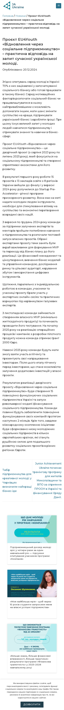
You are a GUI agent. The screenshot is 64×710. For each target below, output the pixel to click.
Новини (20, 15)
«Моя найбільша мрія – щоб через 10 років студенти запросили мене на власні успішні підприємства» (31, 604)
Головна (7, 15)
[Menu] (58, 6)
